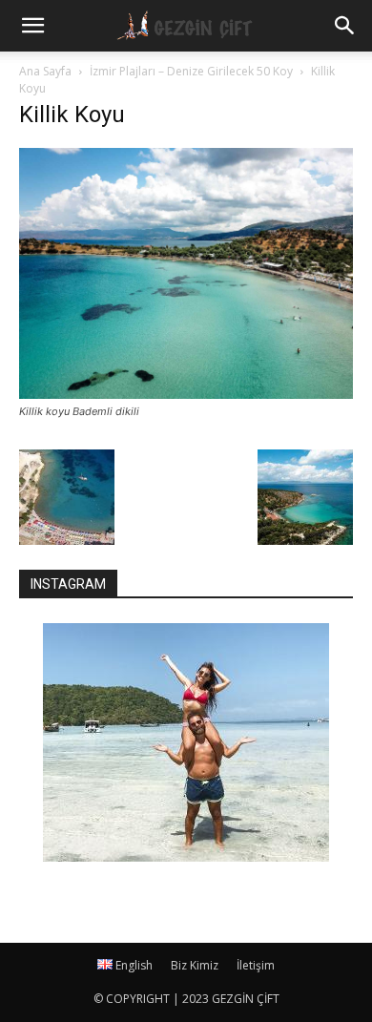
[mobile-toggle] (32, 26)
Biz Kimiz (194, 965)
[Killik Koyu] (186, 394)
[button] (345, 26)
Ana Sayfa (45, 71)
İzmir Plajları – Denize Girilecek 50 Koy (191, 71)
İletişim (256, 965)
